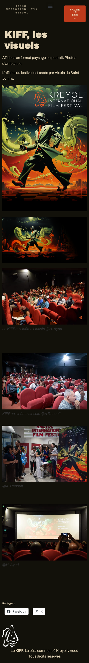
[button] (50, 6)
